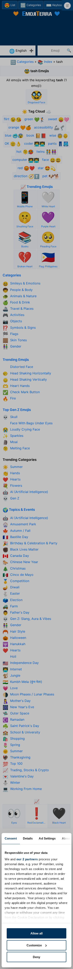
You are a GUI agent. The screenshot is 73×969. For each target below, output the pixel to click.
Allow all (36, 933)
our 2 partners (27, 859)
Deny (36, 957)
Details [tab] (28, 838)
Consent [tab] (11, 838)
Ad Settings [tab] (47, 838)
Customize (34, 945)
